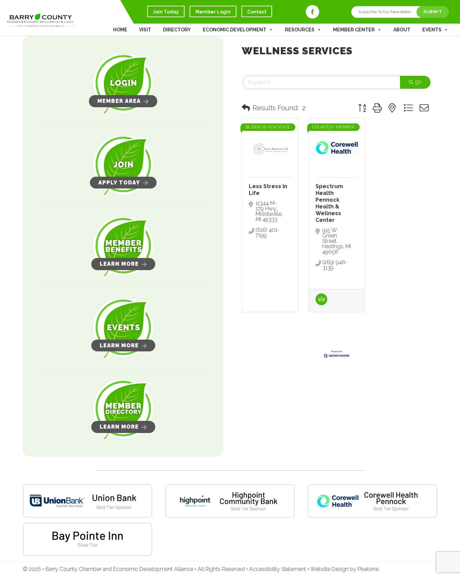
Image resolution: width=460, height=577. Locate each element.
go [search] (418, 82)
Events (431, 29)
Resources (300, 29)
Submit (432, 11)
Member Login (213, 12)
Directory (177, 29)
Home (120, 29)
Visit (145, 29)
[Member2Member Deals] (321, 303)
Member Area (119, 101)
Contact (256, 12)
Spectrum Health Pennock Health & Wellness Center (329, 203)
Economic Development (234, 29)
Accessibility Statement (278, 569)
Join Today (166, 12)
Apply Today (119, 182)
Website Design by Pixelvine (344, 569)
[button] (246, 108)
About (401, 29)
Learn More (119, 264)
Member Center (354, 29)
